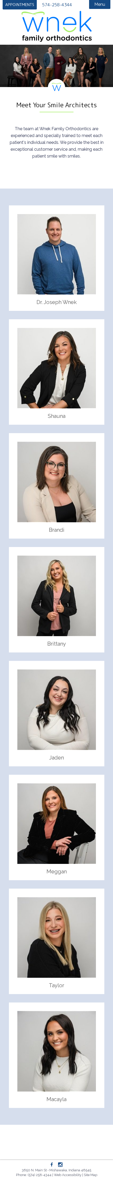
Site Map (90, 1175)
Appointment (19, 4)
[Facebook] (51, 1164)
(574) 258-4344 (40, 1175)
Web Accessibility (67, 1175)
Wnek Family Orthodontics (56, 26)
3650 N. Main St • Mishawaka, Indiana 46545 (56, 1170)
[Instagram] (60, 1165)
